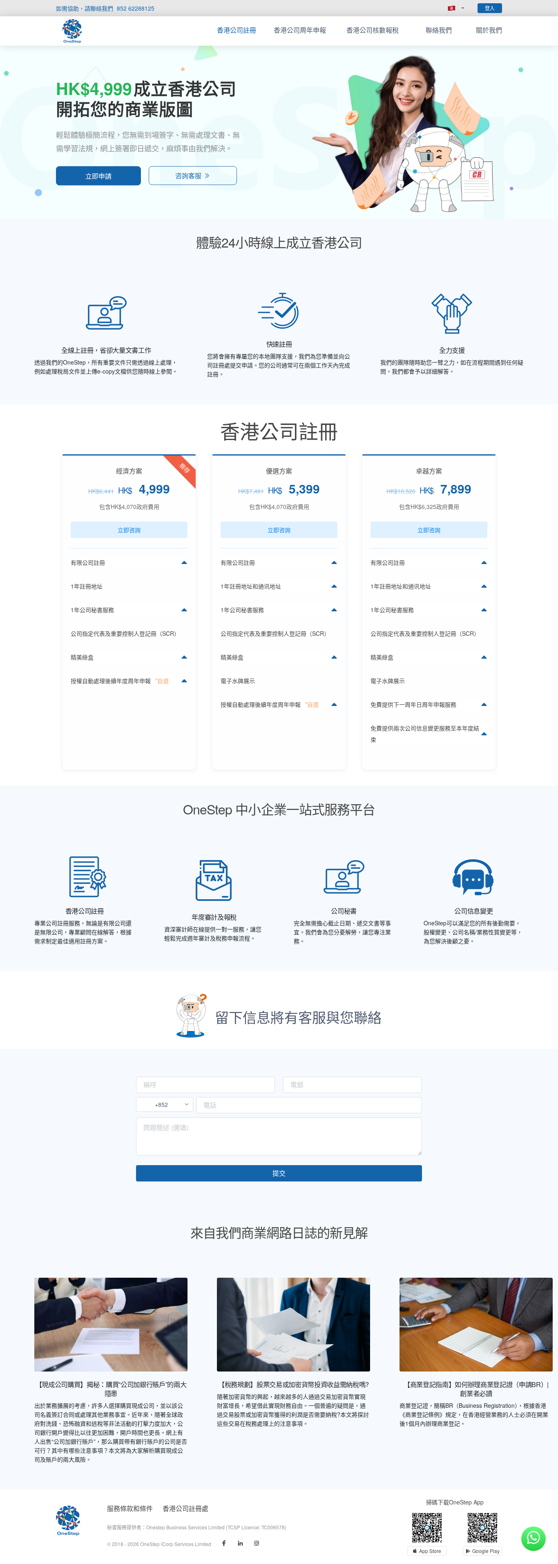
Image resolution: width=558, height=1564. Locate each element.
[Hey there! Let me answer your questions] (533, 1539)
